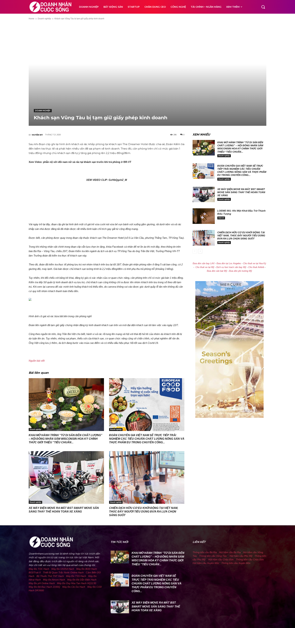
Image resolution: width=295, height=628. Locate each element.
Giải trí (221, 218)
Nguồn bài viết (37, 360)
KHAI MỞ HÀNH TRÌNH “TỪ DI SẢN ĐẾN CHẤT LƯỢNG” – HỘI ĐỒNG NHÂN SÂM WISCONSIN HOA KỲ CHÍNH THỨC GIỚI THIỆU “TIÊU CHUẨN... (65, 439)
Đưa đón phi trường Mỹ (240, 271)
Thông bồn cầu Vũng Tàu (213, 556)
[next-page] (200, 251)
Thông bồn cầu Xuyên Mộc (236, 563)
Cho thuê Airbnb (256, 267)
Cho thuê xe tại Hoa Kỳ (254, 263)
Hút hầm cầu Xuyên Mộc (206, 563)
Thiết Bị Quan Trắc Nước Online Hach (63, 572)
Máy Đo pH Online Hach (42, 583)
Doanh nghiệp (44, 18)
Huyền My (37, 135)
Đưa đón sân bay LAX (204, 263)
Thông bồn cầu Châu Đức (250, 559)
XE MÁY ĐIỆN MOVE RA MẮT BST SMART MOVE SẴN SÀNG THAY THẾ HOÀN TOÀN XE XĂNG (241, 192)
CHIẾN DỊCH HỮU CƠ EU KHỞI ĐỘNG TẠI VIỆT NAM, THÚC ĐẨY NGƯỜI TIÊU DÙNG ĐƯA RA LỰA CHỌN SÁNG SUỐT (143, 512)
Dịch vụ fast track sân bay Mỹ (231, 267)
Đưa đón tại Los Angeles (229, 263)
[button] (263, 7)
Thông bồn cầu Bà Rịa (205, 552)
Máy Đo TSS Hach (76, 576)
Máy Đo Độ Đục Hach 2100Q (44, 586)
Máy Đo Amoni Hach (54, 579)
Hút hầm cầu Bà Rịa (230, 552)
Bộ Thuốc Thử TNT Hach (50, 576)
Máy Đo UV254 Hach (62, 569)
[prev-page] (195, 251)
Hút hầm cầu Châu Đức (221, 559)
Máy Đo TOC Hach (39, 569)
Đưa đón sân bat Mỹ (217, 271)
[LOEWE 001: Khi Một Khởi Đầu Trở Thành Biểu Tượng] (204, 216)
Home (31, 18)
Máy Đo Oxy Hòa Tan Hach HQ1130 (76, 583)
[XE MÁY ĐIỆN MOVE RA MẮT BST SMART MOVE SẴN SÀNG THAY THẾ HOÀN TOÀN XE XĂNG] (66, 477)
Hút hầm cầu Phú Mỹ (241, 556)
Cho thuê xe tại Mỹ (204, 267)
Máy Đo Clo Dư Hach (73, 586)
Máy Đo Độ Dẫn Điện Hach (81, 579)
